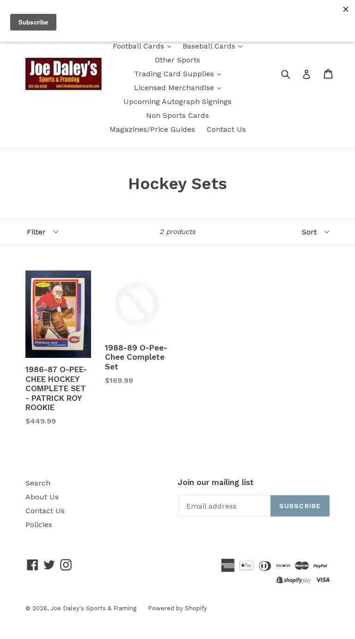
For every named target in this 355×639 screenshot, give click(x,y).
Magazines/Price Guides (152, 129)
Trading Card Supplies (175, 73)
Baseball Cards (210, 46)
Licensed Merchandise (175, 87)
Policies (38, 524)
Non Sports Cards (177, 115)
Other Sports (177, 59)
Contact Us (226, 129)
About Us (42, 496)
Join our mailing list (216, 482)
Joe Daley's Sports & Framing (93, 608)
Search (37, 483)
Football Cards (139, 46)
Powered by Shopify (177, 608)
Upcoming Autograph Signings (177, 101)
